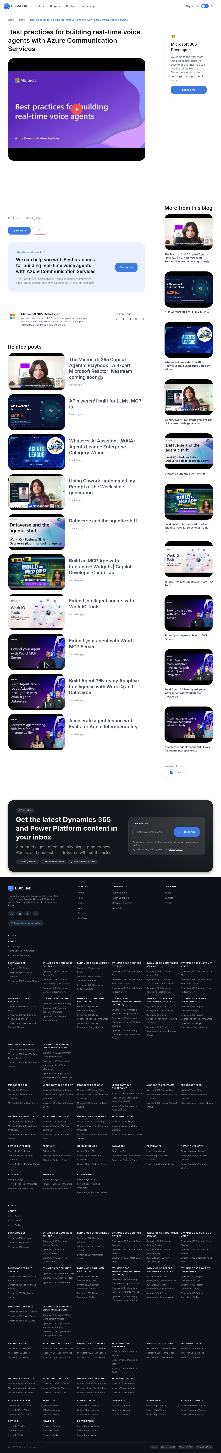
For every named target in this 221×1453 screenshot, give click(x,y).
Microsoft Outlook (56, 1116)
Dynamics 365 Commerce (93, 963)
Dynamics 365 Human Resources (90, 1000)
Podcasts (83, 913)
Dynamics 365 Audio (18, 1247)
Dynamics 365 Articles (19, 1238)
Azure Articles (15, 1216)
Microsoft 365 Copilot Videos (57, 1352)
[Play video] (77, 109)
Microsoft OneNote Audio (21, 1392)
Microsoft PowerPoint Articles (92, 1383)
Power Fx (49, 1174)
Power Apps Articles (156, 1405)
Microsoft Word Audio (123, 1392)
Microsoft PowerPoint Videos (91, 1388)
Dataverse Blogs (120, 1151)
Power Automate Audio (192, 1414)
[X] (136, 319)
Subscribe (189, 832)
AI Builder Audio (51, 1414)
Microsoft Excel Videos (192, 1352)
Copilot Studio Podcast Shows (92, 1164)
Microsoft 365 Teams (160, 1085)
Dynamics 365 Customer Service (162, 964)
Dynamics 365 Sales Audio (21, 1320)
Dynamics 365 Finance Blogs (57, 1003)
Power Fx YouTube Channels (57, 1184)
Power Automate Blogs (192, 1151)
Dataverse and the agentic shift (103, 521)
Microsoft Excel (192, 1085)
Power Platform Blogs (19, 1151)
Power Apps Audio (155, 1414)
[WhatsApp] (142, 319)
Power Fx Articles (51, 1426)
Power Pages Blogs (87, 1179)
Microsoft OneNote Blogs (20, 1121)
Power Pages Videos (87, 1430)
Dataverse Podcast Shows (125, 1160)
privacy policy (175, 849)
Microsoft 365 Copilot (58, 1085)
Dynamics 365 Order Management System (160, 1000)
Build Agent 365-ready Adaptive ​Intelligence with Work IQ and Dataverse (104, 686)
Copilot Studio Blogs (87, 1151)
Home (11, 19)
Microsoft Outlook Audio (55, 1392)
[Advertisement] (76, 191)
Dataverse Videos (121, 1410)
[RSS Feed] (35, 913)
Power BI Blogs (15, 1179)
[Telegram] (129, 319)
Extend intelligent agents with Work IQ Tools (189, 583)
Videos (81, 908)
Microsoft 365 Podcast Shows (23, 1103)
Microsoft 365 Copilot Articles (58, 1348)
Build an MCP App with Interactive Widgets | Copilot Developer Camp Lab (100, 566)
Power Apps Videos (156, 1410)
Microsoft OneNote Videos (21, 1388)
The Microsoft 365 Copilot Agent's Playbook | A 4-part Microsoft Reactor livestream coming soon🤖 (187, 258)
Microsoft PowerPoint (92, 1116)
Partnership (88, 6)
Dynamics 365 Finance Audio (57, 1282)
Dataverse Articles (121, 1405)
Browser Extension (122, 903)
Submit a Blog (119, 892)
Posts (38, 6)
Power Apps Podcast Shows (160, 1164)
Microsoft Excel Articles (193, 1348)
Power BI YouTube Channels (22, 1184)
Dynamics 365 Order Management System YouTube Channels (161, 1019)
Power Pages (85, 1174)
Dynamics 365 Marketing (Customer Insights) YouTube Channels (126, 1022)
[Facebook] (123, 319)
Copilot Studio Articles (88, 1405)
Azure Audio (14, 1225)
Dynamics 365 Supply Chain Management (56, 1046)
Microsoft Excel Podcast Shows (197, 1103)
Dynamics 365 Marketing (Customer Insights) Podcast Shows (126, 1034)
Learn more (19, 230)
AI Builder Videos (51, 1410)
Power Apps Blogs (155, 1151)
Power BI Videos (16, 1430)
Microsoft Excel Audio (192, 1357)
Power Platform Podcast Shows (24, 1164)
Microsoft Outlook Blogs (55, 1121)
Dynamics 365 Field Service (20, 1000)
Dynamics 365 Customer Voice (196, 964)
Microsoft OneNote (21, 1116)
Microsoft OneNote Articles (21, 1383)
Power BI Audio (15, 1435)
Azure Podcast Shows (19, 955)
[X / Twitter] (11, 913)
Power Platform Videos (19, 1410)
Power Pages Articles (88, 1426)
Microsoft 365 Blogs (18, 1090)
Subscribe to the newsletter (27, 923)
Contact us (126, 267)
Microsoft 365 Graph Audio (91, 1357)
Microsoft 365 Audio (18, 1357)
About (168, 892)
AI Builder (49, 1146)
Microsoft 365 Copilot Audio (57, 1357)
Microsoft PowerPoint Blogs (91, 1121)
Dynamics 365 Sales (20, 1044)
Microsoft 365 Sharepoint (121, 1087)
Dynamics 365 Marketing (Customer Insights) (126, 1001)
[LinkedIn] (117, 319)
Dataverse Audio (120, 1414)
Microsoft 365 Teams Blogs (160, 1090)
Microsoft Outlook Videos (55, 1388)
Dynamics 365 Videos (19, 1242)
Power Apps (154, 1146)
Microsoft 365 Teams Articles (161, 1348)
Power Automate (192, 1146)
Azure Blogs (14, 946)
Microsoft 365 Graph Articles (91, 1348)
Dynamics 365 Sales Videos (22, 1316)
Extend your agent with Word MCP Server (186, 637)
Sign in (190, 6)
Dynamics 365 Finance (57, 998)
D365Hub (19, 6)
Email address (141, 823)
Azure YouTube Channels (21, 950)
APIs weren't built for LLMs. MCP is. (187, 312)
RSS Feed (83, 918)
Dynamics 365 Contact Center (126, 964)
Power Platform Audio (19, 1414)
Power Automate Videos (193, 1410)
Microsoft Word (123, 1116)
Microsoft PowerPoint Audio (91, 1392)
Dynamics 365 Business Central (58, 964)
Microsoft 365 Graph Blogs (90, 1090)
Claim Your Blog (120, 897)
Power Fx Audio (51, 1435)
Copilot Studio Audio (87, 1414)
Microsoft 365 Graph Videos (91, 1352)
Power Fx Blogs (50, 1179)
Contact (71, 6)
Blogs (53, 6)
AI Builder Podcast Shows (56, 1160)
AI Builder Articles (52, 1405)
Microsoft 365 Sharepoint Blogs (128, 1093)
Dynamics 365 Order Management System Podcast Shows (161, 1031)
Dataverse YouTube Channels (127, 1155)
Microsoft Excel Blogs (192, 1090)
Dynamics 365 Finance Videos (58, 1277)
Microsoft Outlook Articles (56, 1383)
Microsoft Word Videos (123, 1388)
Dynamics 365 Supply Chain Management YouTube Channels (57, 1065)
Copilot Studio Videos (88, 1410)
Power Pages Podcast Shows (92, 1192)
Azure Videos (15, 1220)
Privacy (168, 903)
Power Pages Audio (87, 1435)
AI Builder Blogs (50, 1151)
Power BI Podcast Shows (20, 1188)
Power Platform (19, 1146)
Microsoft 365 (17, 1085)
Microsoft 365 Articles (19, 1348)
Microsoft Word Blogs (122, 1121)
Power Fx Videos (51, 1430)
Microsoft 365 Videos (19, 1352)
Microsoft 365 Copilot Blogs (57, 1090)
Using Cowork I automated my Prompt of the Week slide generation (102, 486)
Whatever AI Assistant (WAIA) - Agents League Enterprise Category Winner (103, 446)
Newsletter (118, 908)
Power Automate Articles (193, 1405)
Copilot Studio (87, 1146)
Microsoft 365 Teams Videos (161, 1352)
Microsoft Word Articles (124, 1383)
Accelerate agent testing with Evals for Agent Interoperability (187, 748)
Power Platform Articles (20, 1405)
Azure (178, 772)
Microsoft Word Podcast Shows (128, 1134)
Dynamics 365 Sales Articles (22, 1311)
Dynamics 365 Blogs (18, 968)
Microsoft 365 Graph (91, 1085)
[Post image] (36, 371)
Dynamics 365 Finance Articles (58, 1273)
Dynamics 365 (17, 963)
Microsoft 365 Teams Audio (160, 1357)
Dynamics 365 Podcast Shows (23, 981)
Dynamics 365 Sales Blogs (21, 1049)
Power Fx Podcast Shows (55, 1188)
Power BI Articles (16, 1426)
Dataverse (118, 1146)
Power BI (13, 1174)
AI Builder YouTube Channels (57, 1155)
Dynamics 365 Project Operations (195, 1000)
